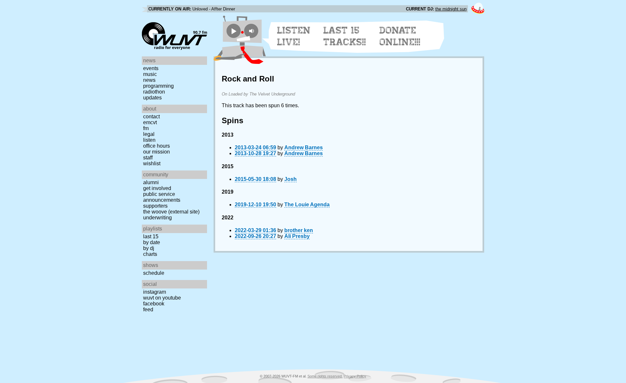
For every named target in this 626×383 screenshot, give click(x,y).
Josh (290, 179)
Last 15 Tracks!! (344, 36)
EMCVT (150, 122)
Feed (148, 309)
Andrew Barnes (303, 147)
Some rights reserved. (325, 376)
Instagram (154, 292)
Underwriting (157, 217)
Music (150, 74)
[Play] (233, 30)
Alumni (151, 182)
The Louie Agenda (307, 204)
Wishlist (151, 163)
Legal (149, 134)
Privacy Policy (355, 376)
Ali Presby (297, 236)
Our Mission (156, 152)
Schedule (153, 273)
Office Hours (156, 146)
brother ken (298, 230)
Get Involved (157, 188)
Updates (152, 97)
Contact (151, 116)
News (149, 80)
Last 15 (150, 236)
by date (151, 242)
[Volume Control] (252, 30)
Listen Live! (294, 36)
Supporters (155, 206)
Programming (158, 86)
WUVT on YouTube (162, 298)
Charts (150, 254)
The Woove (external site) (171, 211)
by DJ (148, 248)
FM (146, 128)
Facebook (153, 303)
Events (150, 68)
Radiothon (154, 92)
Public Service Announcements (161, 197)
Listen (149, 140)
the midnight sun (451, 9)
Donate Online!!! (400, 36)
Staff (148, 157)
